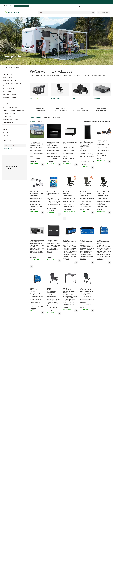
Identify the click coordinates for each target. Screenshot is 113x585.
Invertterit (96, 98)
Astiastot (75, 98)
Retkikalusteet (56, 98)
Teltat (32, 98)
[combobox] (66, 12)
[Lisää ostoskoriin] (42, 164)
